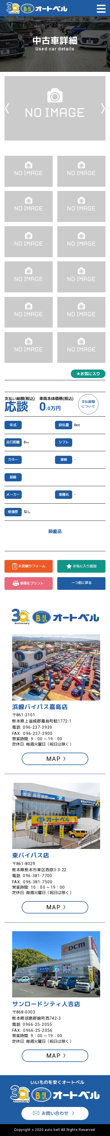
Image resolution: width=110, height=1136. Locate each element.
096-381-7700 (37, 875)
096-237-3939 (37, 727)
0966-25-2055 (37, 1024)
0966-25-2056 (37, 1030)
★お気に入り (88, 374)
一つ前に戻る (81, 583)
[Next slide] (103, 108)
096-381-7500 (37, 882)
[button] (29, 171)
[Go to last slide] (7, 108)
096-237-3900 (37, 733)
